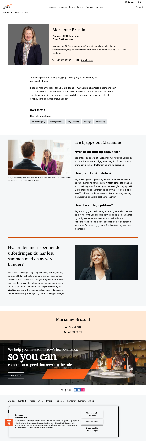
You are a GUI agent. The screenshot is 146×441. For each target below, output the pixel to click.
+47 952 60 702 (63, 60)
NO (139, 2)
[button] (9, 422)
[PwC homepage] (7, 6)
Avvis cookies (92, 422)
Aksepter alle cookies (92, 414)
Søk (141, 7)
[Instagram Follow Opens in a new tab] (83, 390)
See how (15, 375)
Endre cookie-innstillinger (92, 429)
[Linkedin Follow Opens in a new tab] (75, 390)
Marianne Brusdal (22, 12)
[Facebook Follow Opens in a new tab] (79, 390)
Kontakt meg (87, 60)
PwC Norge (7, 12)
